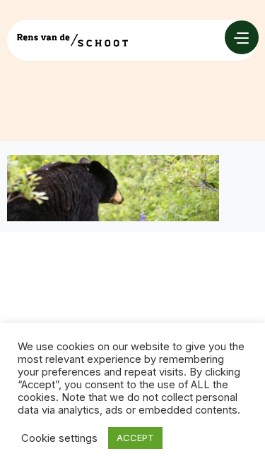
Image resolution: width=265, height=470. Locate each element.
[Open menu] (242, 37)
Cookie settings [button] (59, 438)
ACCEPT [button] (135, 437)
